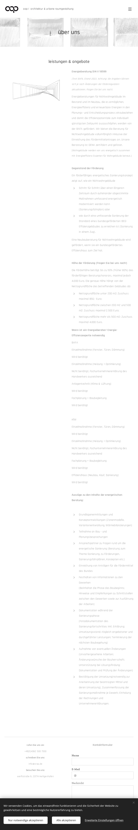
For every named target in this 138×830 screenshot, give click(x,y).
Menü (130, 9)
